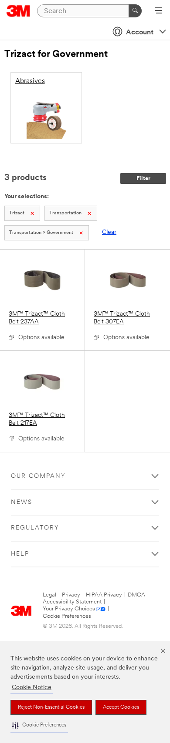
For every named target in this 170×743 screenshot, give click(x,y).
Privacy (71, 595)
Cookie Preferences (67, 616)
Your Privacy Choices (69, 609)
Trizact (16, 213)
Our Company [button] (38, 476)
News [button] (21, 502)
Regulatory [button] (35, 528)
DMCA (136, 595)
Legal (49, 595)
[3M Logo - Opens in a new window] (19, 10)
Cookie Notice (31, 687)
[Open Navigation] (158, 11)
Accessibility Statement (72, 602)
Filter (143, 178)
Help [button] (20, 554)
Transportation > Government (41, 232)
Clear (109, 232)
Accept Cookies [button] (121, 707)
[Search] (135, 10)
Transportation (65, 213)
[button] (39, 725)
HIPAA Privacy (104, 595)
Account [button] (139, 32)
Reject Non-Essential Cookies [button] (51, 707)
